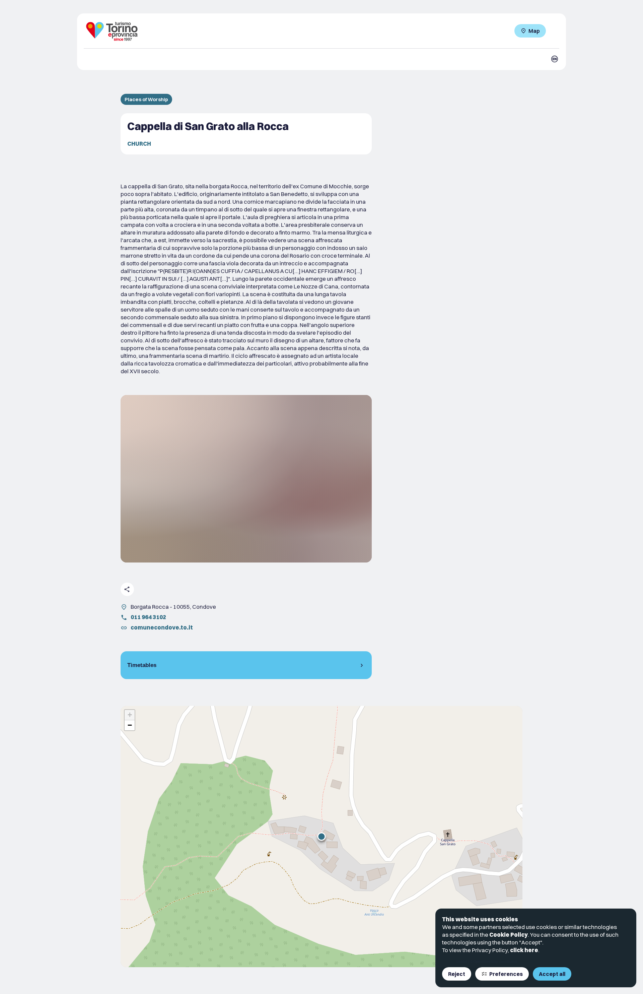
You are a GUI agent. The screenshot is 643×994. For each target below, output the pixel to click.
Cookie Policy (508, 934)
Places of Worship (146, 99)
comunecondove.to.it (162, 627)
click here (524, 949)
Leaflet (461, 961)
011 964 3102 (148, 616)
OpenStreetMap (486, 961)
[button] (321, 836)
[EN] (555, 59)
